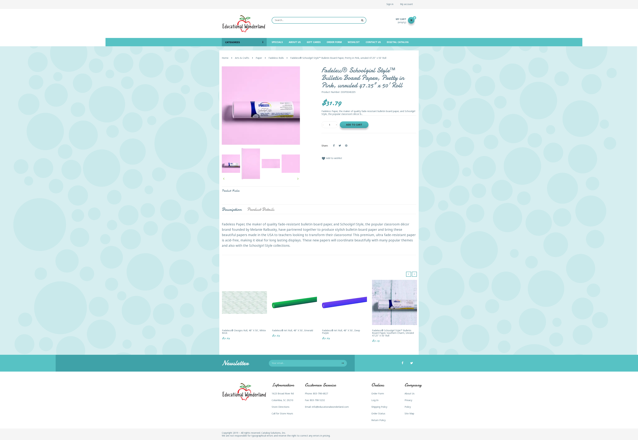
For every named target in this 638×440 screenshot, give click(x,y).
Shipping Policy (379, 406)
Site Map (409, 413)
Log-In (374, 400)
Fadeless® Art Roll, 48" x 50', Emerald (292, 330)
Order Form (377, 393)
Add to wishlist (331, 158)
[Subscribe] (343, 363)
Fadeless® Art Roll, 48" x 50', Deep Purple (341, 331)
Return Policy (378, 420)
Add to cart (354, 124)
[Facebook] (402, 363)
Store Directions (280, 406)
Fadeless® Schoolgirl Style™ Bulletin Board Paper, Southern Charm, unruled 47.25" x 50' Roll (393, 333)
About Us (410, 393)
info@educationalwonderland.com (330, 406)
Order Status (378, 413)
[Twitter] (411, 363)
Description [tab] (232, 209)
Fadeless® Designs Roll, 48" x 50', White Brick (244, 331)
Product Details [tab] (260, 209)
